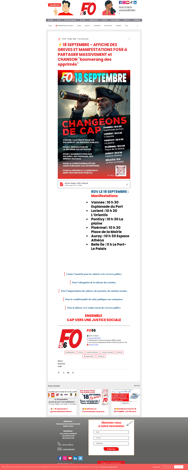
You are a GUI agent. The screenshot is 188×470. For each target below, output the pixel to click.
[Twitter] (80, 458)
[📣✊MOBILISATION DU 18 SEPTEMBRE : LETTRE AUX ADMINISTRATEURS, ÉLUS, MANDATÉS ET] (126, 397)
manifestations (92, 352)
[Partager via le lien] (73, 372)
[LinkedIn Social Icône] (135, 2)
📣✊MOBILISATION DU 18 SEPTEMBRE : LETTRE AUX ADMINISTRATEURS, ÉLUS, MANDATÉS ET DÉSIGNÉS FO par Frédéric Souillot (125, 410)
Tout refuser (167, 467)
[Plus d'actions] (129, 39)
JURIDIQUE (97, 25)
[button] (137, 25)
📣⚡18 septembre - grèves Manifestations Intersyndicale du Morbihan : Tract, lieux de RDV (62, 410)
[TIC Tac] (131, 2)
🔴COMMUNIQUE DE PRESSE (64, 25)
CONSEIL (118, 25)
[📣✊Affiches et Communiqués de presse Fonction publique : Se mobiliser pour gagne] (94, 397)
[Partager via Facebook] (59, 372)
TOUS (50, 25)
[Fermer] (185, 466)
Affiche (119, 352)
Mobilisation (70, 352)
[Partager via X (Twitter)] (63, 372)
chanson (101, 356)
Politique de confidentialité (108, 467)
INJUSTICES (108, 25)
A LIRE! (79, 25)
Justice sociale (107, 352)
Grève (80, 352)
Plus (126, 25)
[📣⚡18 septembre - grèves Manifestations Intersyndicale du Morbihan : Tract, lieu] (62, 397)
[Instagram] (124, 2)
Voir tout (137, 386)
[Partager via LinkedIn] (68, 372)
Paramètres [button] (156, 467)
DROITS (87, 25)
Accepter (179, 467)
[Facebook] (120, 2)
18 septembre (89, 356)
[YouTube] (127, 2)
